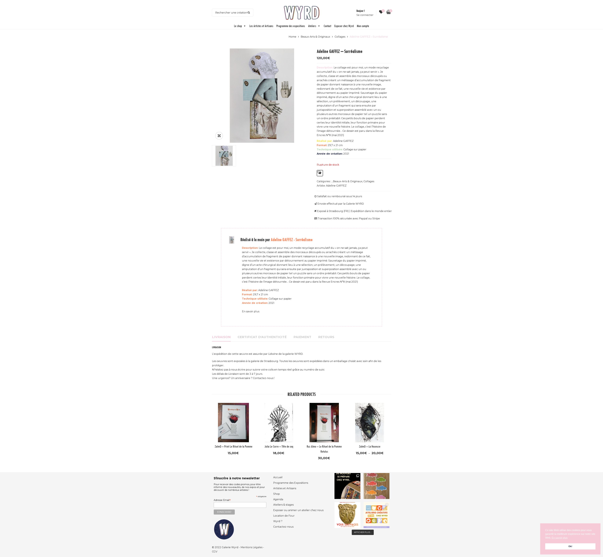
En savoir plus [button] (560, 537)
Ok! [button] (570, 546)
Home (292, 36)
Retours (326, 337)
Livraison (221, 337)
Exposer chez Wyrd (344, 26)
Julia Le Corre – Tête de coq (279, 446)
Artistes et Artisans (284, 488)
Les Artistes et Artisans (261, 26)
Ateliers (312, 26)
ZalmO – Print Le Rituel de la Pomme (233, 446)
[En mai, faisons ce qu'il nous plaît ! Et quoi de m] (376, 515)
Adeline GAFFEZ (336, 185)
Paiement (302, 337)
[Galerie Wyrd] (301, 12)
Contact (327, 26)
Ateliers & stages (283, 504)
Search (249, 12)
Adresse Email (222, 500)
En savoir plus (250, 311)
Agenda (278, 499)
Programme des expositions (290, 26)
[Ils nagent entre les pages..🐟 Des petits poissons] (376, 486)
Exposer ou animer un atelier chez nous (298, 510)
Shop (276, 493)
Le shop (238, 26)
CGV (214, 551)
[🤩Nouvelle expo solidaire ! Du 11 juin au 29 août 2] (347, 515)
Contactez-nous (283, 526)
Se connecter (364, 15)
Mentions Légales (252, 547)
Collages (340, 36)
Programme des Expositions (290, 482)
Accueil (277, 477)
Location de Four (284, 515)
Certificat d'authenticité (262, 337)
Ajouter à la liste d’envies (320, 173)
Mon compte (363, 26)
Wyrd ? (277, 521)
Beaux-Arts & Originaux (315, 36)
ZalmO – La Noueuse (369, 446)
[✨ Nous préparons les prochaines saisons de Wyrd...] (347, 486)
